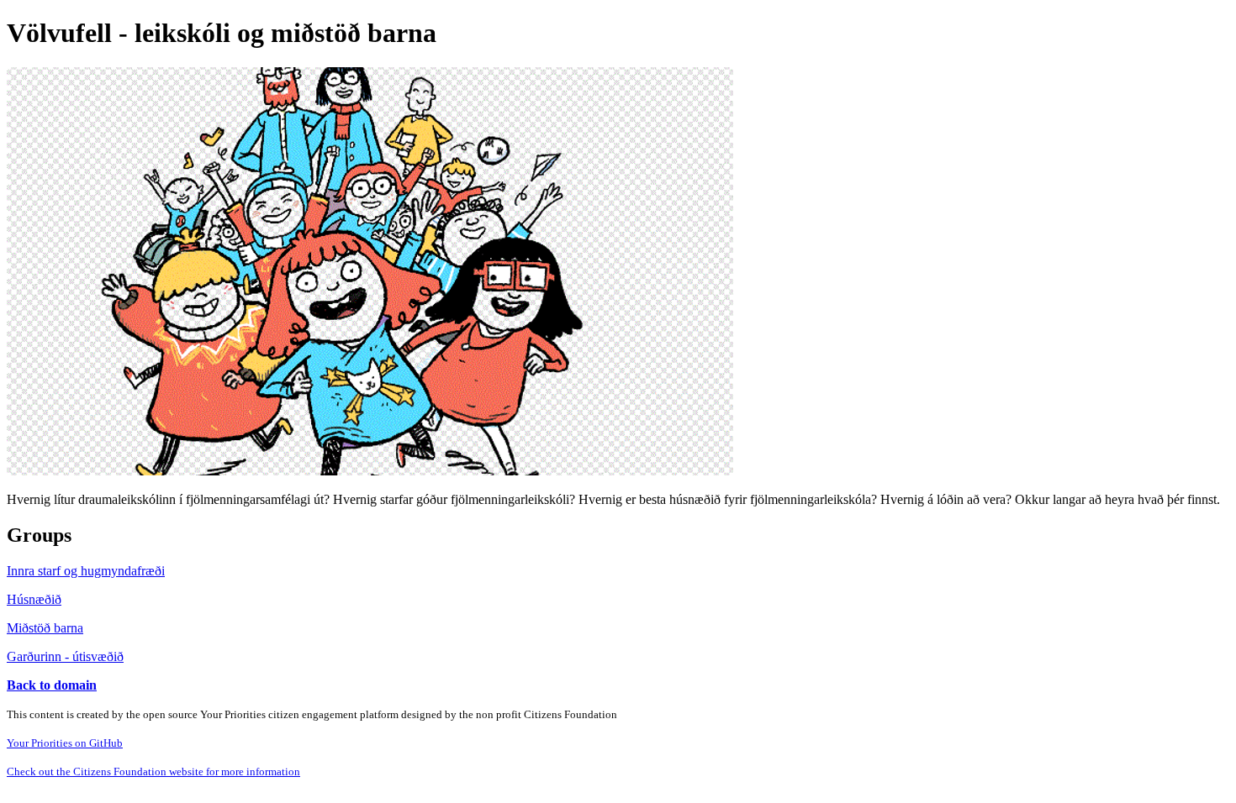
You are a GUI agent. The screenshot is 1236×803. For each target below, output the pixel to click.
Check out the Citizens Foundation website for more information (153, 771)
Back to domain (52, 685)
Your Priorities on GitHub (65, 743)
